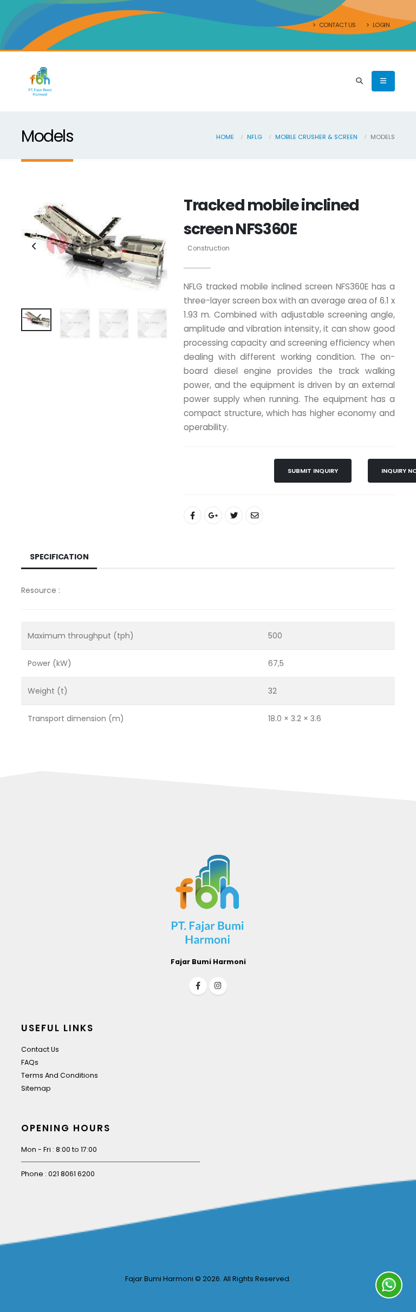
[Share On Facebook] (193, 515)
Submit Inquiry (313, 470)
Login (380, 25)
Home (225, 137)
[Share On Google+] (213, 515)
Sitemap (36, 1088)
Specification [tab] (59, 556)
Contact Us (336, 25)
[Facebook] (198, 986)
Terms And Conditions (59, 1075)
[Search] (359, 81)
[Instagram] (218, 986)
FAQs (29, 1062)
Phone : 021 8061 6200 (58, 1173)
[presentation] (34, 247)
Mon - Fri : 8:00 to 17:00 (59, 1149)
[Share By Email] (254, 515)
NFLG (254, 137)
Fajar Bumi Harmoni (159, 1278)
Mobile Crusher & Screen (316, 137)
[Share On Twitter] (234, 515)
